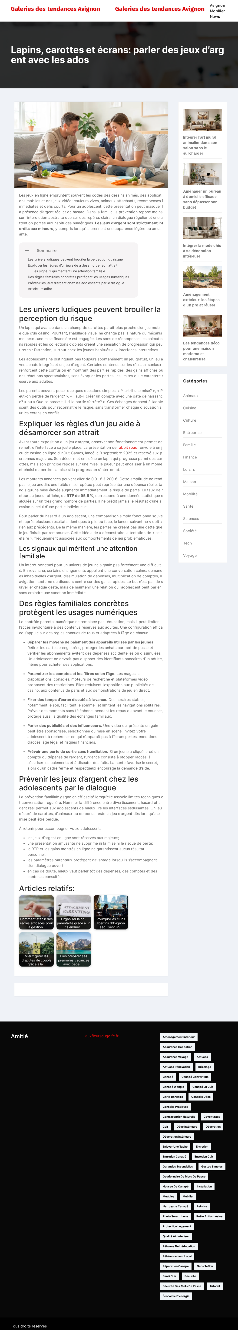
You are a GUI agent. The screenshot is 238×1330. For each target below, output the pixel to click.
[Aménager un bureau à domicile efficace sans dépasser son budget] (202, 174)
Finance (190, 457)
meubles (168, 1196)
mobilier (188, 1196)
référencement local (177, 1256)
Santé (188, 506)
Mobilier (217, 11)
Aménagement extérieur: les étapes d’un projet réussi (201, 300)
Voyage (190, 555)
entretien (202, 1146)
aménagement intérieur (179, 1037)
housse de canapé (175, 1186)
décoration (213, 1126)
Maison (189, 481)
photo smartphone (175, 1216)
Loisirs (189, 469)
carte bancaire (173, 1096)
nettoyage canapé (175, 1206)
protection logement (177, 1226)
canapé (168, 1077)
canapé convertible (195, 1077)
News (215, 16)
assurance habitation (177, 1047)
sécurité (190, 1276)
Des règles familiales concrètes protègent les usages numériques (78, 277)
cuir (165, 1126)
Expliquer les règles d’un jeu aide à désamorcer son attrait (72, 265)
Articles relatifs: (40, 289)
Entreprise (192, 432)
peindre (202, 1206)
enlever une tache (175, 1146)
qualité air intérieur (176, 1236)
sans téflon (205, 1266)
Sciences (191, 518)
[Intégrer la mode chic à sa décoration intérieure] (202, 228)
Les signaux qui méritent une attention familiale (69, 271)
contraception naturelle (179, 1116)
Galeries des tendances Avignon (55, 9)
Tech (187, 543)
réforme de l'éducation (179, 1246)
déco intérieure (187, 1126)
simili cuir (169, 1276)
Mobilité (190, 494)
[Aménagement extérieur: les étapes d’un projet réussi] (202, 277)
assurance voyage (175, 1057)
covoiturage (212, 1116)
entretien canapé (174, 1156)
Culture (189, 420)
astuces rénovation (176, 1067)
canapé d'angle (173, 1086)
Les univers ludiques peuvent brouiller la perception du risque (75, 259)
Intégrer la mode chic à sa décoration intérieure (202, 251)
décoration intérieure (177, 1136)
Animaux (190, 395)
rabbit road (127, 447)
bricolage (204, 1067)
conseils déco (201, 1096)
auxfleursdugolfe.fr (102, 1036)
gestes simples (212, 1166)
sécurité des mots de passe (182, 1286)
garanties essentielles (178, 1166)
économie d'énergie (176, 1296)
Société (190, 530)
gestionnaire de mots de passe (184, 1176)
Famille (189, 444)
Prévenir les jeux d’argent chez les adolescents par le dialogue (76, 283)
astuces (202, 1057)
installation (204, 1186)
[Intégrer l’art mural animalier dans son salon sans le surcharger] (202, 120)
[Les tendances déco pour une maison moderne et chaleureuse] (202, 326)
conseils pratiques (175, 1106)
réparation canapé (176, 1266)
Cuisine (189, 408)
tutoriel (215, 1286)
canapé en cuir (202, 1086)
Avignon (217, 5)
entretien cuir (204, 1156)
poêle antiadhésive (209, 1216)
